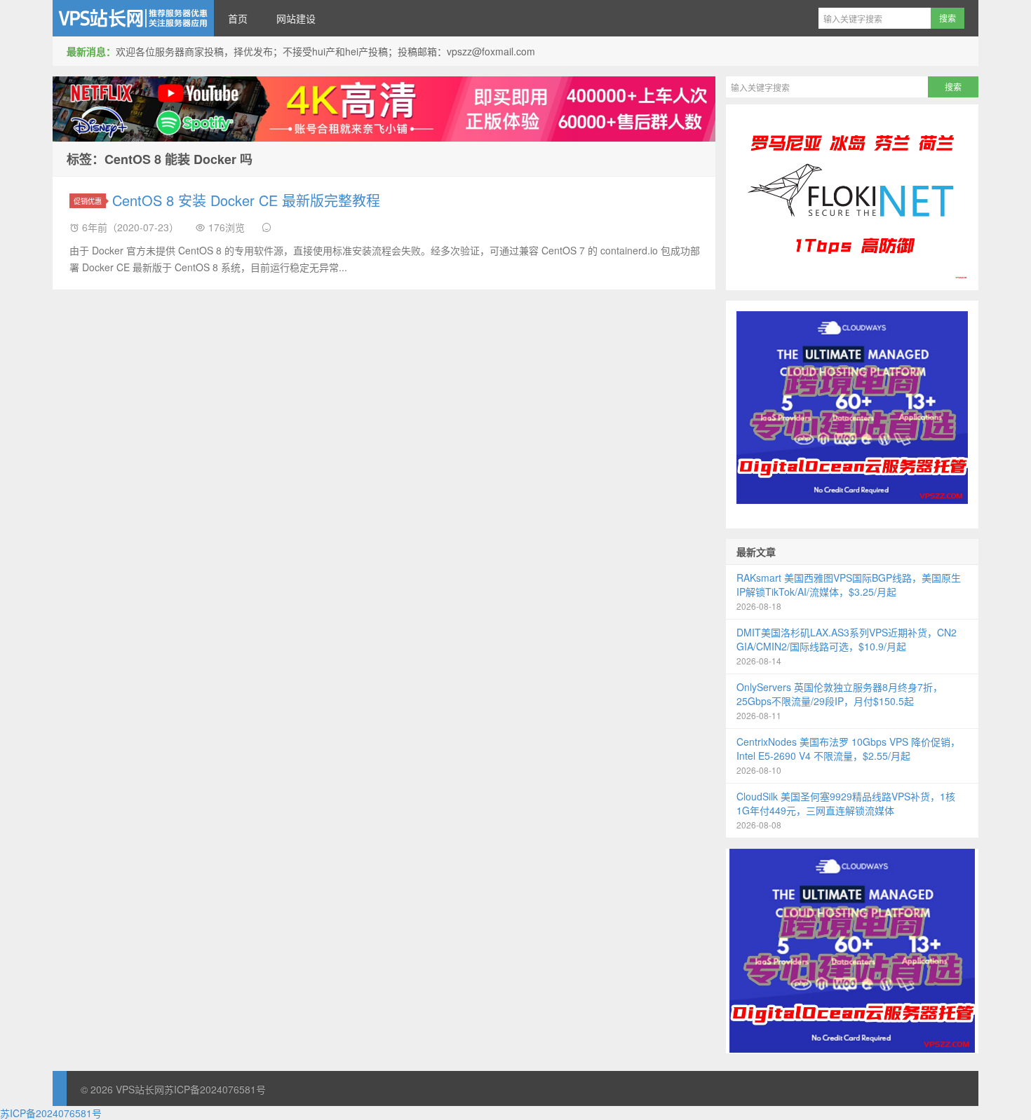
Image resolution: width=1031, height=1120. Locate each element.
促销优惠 (88, 201)
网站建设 (296, 18)
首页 (238, 18)
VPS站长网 (133, 18)
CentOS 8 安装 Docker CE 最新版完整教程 (246, 200)
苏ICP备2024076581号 (215, 1089)
